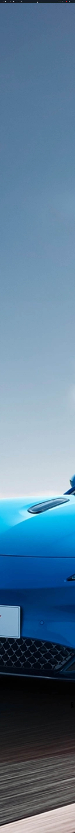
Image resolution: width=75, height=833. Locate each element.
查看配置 (42, 16)
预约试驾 (60, 1)
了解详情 (33, 16)
